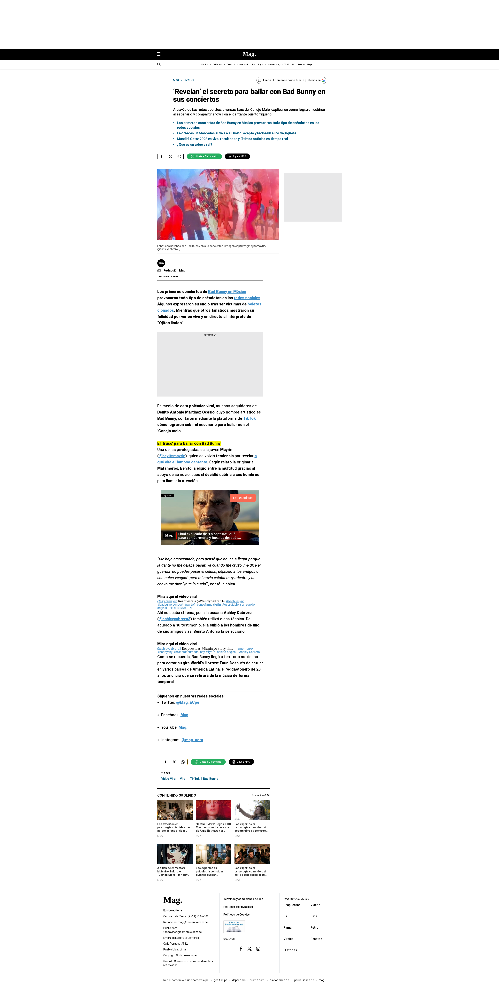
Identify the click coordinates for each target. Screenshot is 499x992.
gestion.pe (220, 980)
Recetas (316, 939)
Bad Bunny (210, 779)
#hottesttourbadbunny (189, 652)
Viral (183, 779)
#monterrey (245, 648)
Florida (205, 64)
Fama (288, 927)
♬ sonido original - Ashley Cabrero (236, 652)
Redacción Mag (175, 270)
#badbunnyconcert (170, 604)
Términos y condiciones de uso (243, 899)
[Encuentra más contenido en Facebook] (161, 156)
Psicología (258, 64)
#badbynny (165, 652)
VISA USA (289, 64)
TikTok (195, 779)
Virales (288, 939)
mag (321, 980)
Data (314, 916)
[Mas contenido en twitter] (249, 948)
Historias (290, 950)
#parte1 (190, 604)
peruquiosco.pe (304, 980)
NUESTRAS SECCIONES (296, 898)
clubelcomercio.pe (197, 980)
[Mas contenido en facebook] (241, 948)
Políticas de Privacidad (238, 906)
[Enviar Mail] (159, 270)
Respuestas (292, 905)
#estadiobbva (231, 604)
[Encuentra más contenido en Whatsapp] (179, 156)
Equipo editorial (172, 910)
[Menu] (160, 54)
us (285, 916)
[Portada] (172, 907)
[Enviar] (159, 65)
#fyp (209, 652)
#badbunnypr (235, 601)
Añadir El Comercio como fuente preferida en (292, 80)
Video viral (168, 779)
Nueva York (242, 64)
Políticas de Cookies (236, 914)
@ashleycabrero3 (169, 648)
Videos (315, 905)
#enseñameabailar (208, 604)
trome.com (257, 980)
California (217, 64)
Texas (229, 64)
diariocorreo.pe (279, 980)
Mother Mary (273, 64)
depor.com (239, 980)
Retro (315, 927)
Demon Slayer (305, 64)
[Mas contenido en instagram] (258, 948)
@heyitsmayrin (167, 601)
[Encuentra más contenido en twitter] (170, 156)
